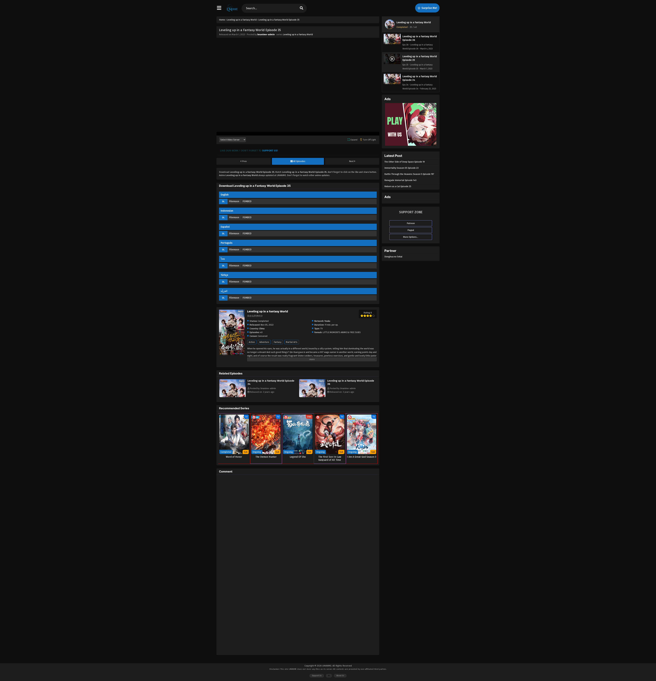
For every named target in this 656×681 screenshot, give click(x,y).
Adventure (264, 342)
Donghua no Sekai (393, 256)
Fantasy (277, 342)
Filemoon (234, 201)
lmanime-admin (266, 34)
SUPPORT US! (270, 150)
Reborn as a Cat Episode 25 (397, 186)
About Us (340, 676)
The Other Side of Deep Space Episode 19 (404, 161)
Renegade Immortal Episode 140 (400, 180)
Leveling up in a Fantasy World (298, 34)
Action (252, 342)
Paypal (410, 230)
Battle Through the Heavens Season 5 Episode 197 (409, 174)
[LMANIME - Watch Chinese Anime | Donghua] (232, 11)
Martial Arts (291, 342)
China (261, 328)
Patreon (411, 223)
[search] (301, 8)
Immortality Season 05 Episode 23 (401, 168)
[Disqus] (298, 520)
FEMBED (247, 201)
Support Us (317, 676)
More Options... (410, 237)
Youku (327, 321)
